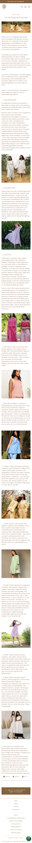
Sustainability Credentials (16, 818)
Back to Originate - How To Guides (17, 791)
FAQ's (16, 815)
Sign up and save (15, 838)
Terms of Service (16, 830)
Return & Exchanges (16, 821)
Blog (16, 804)
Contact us (16, 809)
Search (16, 806)
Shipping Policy (16, 827)
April (16, 801)
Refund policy (16, 833)
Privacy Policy (16, 824)
